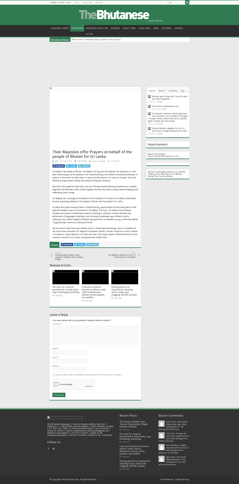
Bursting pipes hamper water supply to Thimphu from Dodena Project (69, 256)
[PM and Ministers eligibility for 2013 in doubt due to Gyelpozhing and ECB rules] (149, 128)
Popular (152, 91)
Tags (182, 91)
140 (161, 134)
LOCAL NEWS (144, 28)
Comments (172, 91)
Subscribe (98, 2)
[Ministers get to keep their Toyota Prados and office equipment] (149, 96)
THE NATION (77, 28)
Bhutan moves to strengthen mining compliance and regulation (96, 39)
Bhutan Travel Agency (157, 172)
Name (55, 348)
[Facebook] (168, 2)
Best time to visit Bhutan (171, 174)
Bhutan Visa (153, 176)
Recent (162, 91)
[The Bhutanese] (119, 14)
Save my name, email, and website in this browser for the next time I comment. (88, 375)
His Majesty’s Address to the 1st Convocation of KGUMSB (121, 255)
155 (161, 124)
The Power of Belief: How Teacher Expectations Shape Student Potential (133, 424)
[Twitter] (170, 2)
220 (161, 102)
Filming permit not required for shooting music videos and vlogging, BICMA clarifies (124, 291)
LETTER (89, 34)
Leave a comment (98, 161)
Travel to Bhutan (166, 176)
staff (56, 161)
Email (55, 357)
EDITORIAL (167, 28)
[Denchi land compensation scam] (149, 106)
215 (165, 109)
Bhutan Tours (173, 172)
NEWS (156, 28)
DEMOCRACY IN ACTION (97, 28)
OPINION (179, 28)
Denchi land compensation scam (165, 106)
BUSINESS (115, 28)
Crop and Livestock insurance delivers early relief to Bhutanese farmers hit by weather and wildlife (94, 292)
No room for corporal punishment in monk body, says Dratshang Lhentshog (65, 290)
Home (76, 2)
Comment (57, 324)
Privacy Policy (87, 2)
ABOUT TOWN (129, 28)
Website (55, 366)
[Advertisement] (119, 62)
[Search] (187, 2)
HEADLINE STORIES (60, 28)
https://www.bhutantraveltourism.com (163, 156)
